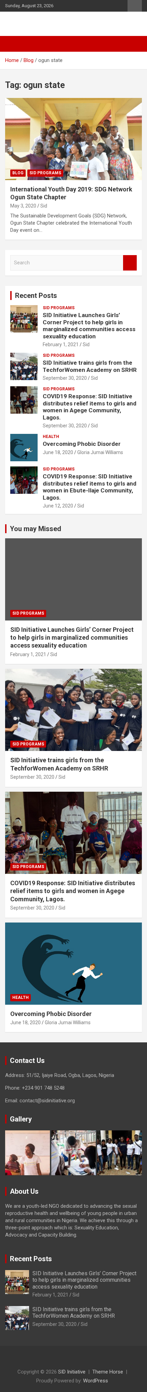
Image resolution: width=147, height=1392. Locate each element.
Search (130, 263)
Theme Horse (107, 1372)
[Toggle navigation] (13, 44)
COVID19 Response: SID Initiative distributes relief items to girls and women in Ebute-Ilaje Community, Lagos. (89, 487)
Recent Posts (36, 295)
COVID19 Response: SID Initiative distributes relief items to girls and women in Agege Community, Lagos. (89, 407)
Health (51, 436)
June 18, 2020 (58, 452)
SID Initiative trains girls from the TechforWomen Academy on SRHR (90, 366)
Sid (43, 206)
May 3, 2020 (23, 206)
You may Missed (35, 529)
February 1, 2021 (61, 344)
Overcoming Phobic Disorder (82, 443)
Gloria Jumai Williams (100, 452)
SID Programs (45, 173)
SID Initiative (34, 24)
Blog (18, 173)
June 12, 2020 (58, 506)
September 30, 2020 (65, 378)
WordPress (95, 1381)
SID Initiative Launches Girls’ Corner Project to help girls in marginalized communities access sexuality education (89, 325)
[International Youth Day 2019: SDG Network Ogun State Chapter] (73, 139)
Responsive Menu (135, 6)
